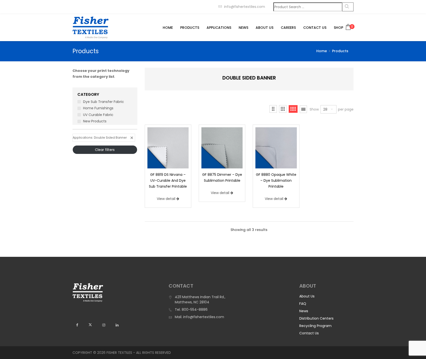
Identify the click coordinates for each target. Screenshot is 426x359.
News (243, 27)
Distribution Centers (316, 318)
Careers (288, 27)
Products (189, 27)
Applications (219, 27)
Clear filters (105, 149)
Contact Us (309, 333)
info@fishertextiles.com (244, 6)
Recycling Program (315, 325)
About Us (307, 296)
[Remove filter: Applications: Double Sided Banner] (132, 138)
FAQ (302, 303)
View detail (166, 198)
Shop (338, 27)
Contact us (314, 27)
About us (264, 27)
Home (168, 27)
